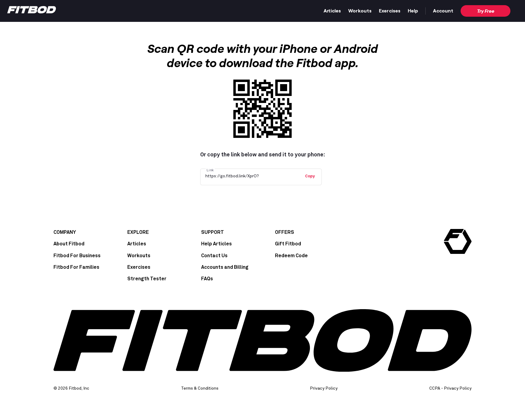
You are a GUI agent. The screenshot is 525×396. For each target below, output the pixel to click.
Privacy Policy (324, 388)
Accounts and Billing (225, 267)
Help (413, 10)
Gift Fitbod (288, 243)
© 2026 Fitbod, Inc (71, 388)
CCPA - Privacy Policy (450, 388)
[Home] (31, 11)
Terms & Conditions (199, 388)
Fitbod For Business (77, 255)
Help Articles (216, 243)
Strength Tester (146, 278)
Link (210, 170)
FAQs (207, 278)
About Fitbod (68, 243)
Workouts (360, 10)
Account (443, 10)
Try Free (485, 11)
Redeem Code (291, 255)
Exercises (389, 10)
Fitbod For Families (76, 267)
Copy (310, 176)
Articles (332, 10)
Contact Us (214, 255)
